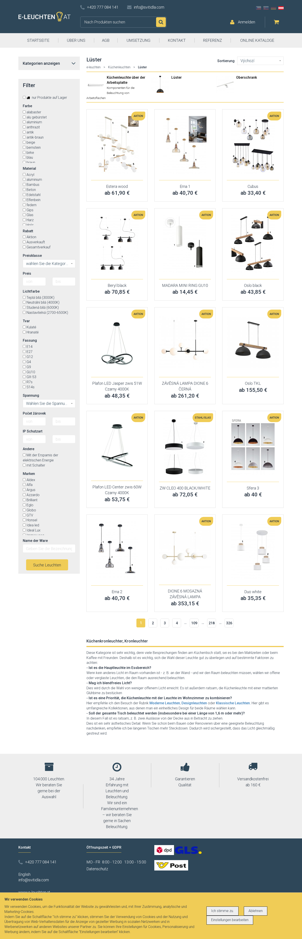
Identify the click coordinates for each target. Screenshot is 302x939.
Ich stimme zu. (222, 911)
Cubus (253, 186)
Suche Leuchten (47, 565)
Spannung (31, 395)
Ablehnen (255, 911)
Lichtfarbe (31, 291)
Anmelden (246, 22)
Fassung (30, 340)
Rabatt (28, 231)
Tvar (26, 321)
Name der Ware (35, 541)
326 (229, 623)
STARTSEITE (38, 40)
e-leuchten (93, 67)
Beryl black (117, 285)
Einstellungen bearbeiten (229, 920)
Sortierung (226, 61)
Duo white (253, 591)
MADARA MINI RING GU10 (185, 285)
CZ (258, 8)
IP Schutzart (32, 431)
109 (194, 623)
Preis (27, 273)
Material (29, 168)
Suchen (161, 22)
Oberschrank (246, 77)
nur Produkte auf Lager (49, 97)
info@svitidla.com (149, 7)
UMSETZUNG (138, 40)
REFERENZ (212, 40)
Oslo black (253, 285)
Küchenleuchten (119, 67)
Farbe (27, 106)
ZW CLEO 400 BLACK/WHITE (185, 488)
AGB (105, 40)
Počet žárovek (34, 413)
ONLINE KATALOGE (257, 40)
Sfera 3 (253, 488)
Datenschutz (97, 869)
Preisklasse (32, 255)
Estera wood (117, 186)
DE (273, 8)
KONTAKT (177, 40)
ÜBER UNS (76, 40)
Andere (28, 449)
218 (212, 623)
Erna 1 (185, 186)
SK (266, 8)
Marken (29, 474)
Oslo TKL (253, 383)
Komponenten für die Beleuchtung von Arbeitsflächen (110, 93)
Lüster (176, 77)
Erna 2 (117, 591)
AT (281, 8)
